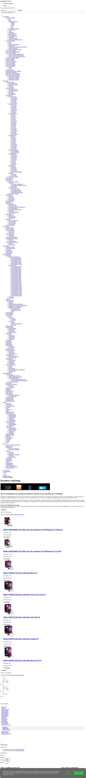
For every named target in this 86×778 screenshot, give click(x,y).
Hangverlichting (4, 710)
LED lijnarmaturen (5, 731)
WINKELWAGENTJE (8, 3)
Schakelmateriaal (6, 471)
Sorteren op (3, 514)
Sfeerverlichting (4, 722)
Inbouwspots (4, 707)
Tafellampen (4, 717)
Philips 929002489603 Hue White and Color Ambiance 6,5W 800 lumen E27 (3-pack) (32, 551)
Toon (2, 512)
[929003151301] (8, 570)
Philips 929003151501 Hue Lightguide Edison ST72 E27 (22, 660)
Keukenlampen (4, 721)
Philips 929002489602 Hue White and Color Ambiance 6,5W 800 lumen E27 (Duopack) (33, 530)
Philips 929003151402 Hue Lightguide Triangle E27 (21, 639)
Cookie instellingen (68, 773)
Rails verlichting (4, 713)
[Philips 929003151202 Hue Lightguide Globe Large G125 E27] (8, 591)
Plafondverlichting (5, 709)
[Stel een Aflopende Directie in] (17, 514)
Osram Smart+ (6, 728)
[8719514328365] (8, 526)
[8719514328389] (8, 548)
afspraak (65, 506)
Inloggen (5, 5)
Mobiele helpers (4, 732)
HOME (4, 475)
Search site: (3, 10)
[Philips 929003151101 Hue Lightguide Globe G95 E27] (8, 614)
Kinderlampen (4, 716)
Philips (7, 758)
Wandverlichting (4, 714)
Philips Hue (5, 727)
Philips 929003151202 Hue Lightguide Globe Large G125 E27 (24, 594)
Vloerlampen (4, 720)
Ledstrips (3, 708)
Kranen (4, 472)
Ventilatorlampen (5, 711)
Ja (6, 763)
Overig (7, 761)
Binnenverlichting (7, 476)
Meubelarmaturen (5, 724)
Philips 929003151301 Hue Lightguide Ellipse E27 (20, 573)
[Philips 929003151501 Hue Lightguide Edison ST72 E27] (8, 657)
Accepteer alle (78, 773)
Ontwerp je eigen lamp (6, 733)
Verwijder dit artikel (20, 749)
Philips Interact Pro (7, 729)
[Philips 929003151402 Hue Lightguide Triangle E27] (8, 636)
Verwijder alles (4, 752)
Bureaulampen (4, 719)
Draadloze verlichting (6, 725)
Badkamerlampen (5, 715)
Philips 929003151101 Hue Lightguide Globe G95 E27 (21, 617)
